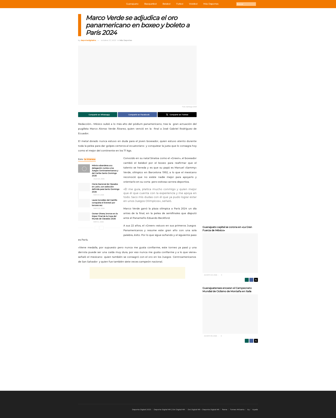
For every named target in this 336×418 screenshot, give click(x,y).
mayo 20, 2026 (98, 208)
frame (224, 409)
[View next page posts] (101, 228)
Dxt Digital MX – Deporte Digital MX (203, 409)
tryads (255, 409)
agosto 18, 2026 (210, 336)
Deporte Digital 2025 (141, 409)
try (248, 409)
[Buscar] (258, 4)
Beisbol (166, 4)
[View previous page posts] (97, 228)
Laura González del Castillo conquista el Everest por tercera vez (104, 202)
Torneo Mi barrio (237, 409)
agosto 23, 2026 (210, 275)
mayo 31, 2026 (98, 195)
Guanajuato (132, 4)
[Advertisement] (137, 273)
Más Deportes (211, 4)
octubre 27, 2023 (108, 40)
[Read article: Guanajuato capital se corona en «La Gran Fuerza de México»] (230, 253)
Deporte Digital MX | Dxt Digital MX (169, 409)
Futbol (179, 4)
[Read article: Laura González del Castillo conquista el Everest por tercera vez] (84, 203)
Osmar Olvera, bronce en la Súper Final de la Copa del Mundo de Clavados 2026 (105, 216)
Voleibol (193, 4)
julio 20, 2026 (98, 179)
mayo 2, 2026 (98, 222)
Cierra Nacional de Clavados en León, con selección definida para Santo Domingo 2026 (105, 188)
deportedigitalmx (88, 40)
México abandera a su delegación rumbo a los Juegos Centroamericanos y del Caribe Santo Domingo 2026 (105, 170)
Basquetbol (150, 4)
